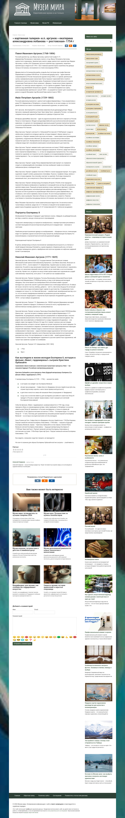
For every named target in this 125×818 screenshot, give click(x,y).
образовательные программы (95, 158)
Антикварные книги (92, 559)
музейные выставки (104, 133)
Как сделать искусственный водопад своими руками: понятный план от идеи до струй (98, 597)
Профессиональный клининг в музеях (98, 632)
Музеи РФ (45, 23)
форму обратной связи (31, 812)
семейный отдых (91, 175)
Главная (17, 795)
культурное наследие (92, 104)
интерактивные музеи (93, 75)
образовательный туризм (94, 162)
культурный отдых (92, 117)
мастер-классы (90, 125)
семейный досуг (105, 171)
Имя (14, 609)
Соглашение (57, 795)
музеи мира (89, 129)
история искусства (92, 96)
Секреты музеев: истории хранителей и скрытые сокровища (54, 587)
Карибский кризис (91, 493)
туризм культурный (103, 183)
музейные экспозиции (92, 150)
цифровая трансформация (94, 192)
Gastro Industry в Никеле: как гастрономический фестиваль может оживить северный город (98, 312)
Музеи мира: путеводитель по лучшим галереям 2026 (25, 514)
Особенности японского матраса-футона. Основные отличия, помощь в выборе (98, 668)
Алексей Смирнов (19, 462)
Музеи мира (48, 6)
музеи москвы (101, 129)
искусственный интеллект (94, 83)
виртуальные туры (92, 58)
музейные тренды (91, 146)
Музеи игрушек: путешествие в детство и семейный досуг (26, 549)
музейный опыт (91, 154)
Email (36, 609)
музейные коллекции (92, 137)
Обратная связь (29, 795)
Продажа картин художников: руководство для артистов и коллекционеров (95, 705)
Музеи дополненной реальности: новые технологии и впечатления (57, 550)
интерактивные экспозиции (94, 79)
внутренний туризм (92, 63)
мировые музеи (103, 125)
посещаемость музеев (92, 167)
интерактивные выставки (94, 71)
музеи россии (90, 133)
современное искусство (93, 179)
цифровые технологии (93, 204)
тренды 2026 (90, 183)
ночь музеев (103, 154)
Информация (57, 23)
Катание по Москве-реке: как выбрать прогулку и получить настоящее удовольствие (98, 776)
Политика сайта (43, 795)
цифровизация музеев (93, 196)
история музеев (106, 96)
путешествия (107, 167)
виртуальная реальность (93, 54)
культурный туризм (92, 121)
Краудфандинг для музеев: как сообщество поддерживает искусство (25, 587)
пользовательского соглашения (57, 811)
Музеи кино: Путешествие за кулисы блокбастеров (56, 514)
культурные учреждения (93, 108)
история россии (91, 100)
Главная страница (20, 23)
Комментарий (17, 616)
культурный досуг (91, 112)
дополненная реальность (93, 67)
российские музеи (91, 171)
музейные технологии (92, 142)
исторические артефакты (94, 92)
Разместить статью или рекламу (76, 795)
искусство (89, 87)
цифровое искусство (92, 200)
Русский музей (90, 526)
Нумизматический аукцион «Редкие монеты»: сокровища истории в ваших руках (98, 237)
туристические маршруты (94, 188)
